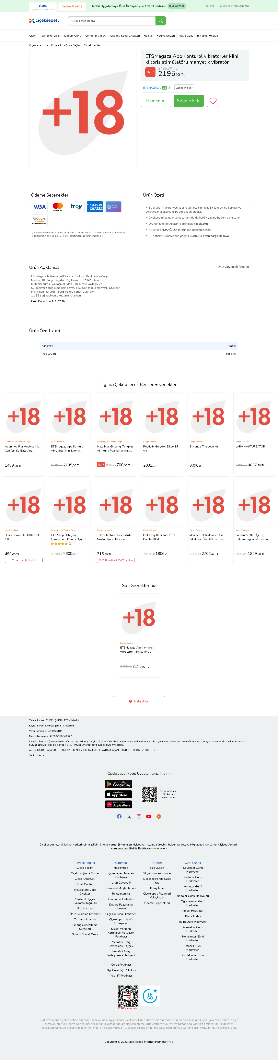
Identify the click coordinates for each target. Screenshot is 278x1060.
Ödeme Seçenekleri (157, 903)
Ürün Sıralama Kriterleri (85, 914)
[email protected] (64, 725)
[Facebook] (119, 816)
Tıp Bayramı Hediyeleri (192, 922)
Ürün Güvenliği (121, 883)
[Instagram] (139, 816)
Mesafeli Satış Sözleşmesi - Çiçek (121, 944)
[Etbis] (128, 998)
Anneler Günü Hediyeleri (193, 888)
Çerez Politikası (121, 965)
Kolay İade (157, 888)
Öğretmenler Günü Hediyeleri (193, 903)
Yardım (210, 6)
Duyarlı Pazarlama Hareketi (121, 906)
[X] (129, 816)
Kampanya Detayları (121, 899)
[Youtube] (149, 816)
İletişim (157, 863)
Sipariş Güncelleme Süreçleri (84, 927)
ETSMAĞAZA (152, 88)
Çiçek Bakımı (85, 868)
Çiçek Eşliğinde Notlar (85, 873)
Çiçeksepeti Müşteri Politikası (121, 875)
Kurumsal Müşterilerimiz (121, 888)
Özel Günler (85, 884)
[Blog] (158, 816)
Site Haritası (85, 908)
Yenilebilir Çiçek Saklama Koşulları (85, 901)
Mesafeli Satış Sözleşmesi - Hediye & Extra (121, 955)
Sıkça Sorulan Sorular (157, 873)
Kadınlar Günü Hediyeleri (193, 879)
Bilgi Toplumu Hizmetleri (121, 914)
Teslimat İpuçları (85, 919)
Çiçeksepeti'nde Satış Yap (234, 6)
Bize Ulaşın (157, 868)
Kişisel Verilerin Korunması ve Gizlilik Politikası (121, 933)
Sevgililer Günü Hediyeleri (193, 870)
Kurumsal (121, 863)
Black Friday (193, 916)
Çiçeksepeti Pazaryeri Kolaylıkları (157, 895)
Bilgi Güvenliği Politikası (121, 970)
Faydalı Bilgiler (85, 863)
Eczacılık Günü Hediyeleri (193, 948)
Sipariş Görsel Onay (85, 934)
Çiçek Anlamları (85, 879)
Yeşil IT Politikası (121, 976)
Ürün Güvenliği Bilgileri (233, 267)
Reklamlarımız (121, 894)
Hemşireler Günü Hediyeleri (193, 938)
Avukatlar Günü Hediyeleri (193, 929)
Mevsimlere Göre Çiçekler (85, 892)
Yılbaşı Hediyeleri (193, 911)
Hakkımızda (121, 868)
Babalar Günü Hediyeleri (193, 896)
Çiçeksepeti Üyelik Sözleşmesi (121, 921)
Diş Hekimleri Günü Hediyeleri (193, 957)
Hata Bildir (141, 701)
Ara (160, 20)
